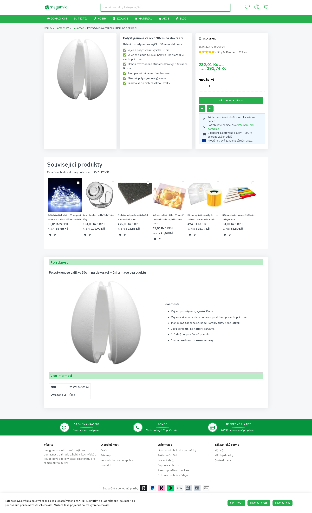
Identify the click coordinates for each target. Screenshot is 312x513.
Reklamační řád (167, 455)
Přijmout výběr (258, 503)
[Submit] (226, 7)
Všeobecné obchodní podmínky (177, 450)
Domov (48, 28)
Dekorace (78, 28)
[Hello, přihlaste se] (256, 8)
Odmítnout (236, 503)
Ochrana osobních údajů (173, 475)
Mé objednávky (223, 455)
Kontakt (106, 465)
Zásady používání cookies (173, 470)
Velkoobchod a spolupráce (117, 460)
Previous (43, 211)
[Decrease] (202, 86)
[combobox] (165, 7)
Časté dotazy (222, 460)
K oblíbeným (202, 108)
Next (269, 211)
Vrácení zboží (166, 460)
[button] (50, 235)
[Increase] (217, 86)
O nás (104, 450)
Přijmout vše (282, 503)
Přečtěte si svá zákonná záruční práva (230, 140)
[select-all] (101, 172)
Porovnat (210, 108)
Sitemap (106, 455)
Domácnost (62, 28)
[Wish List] (247, 7)
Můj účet (220, 450)
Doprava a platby (168, 465)
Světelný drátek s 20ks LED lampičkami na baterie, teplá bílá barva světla (168, 219)
